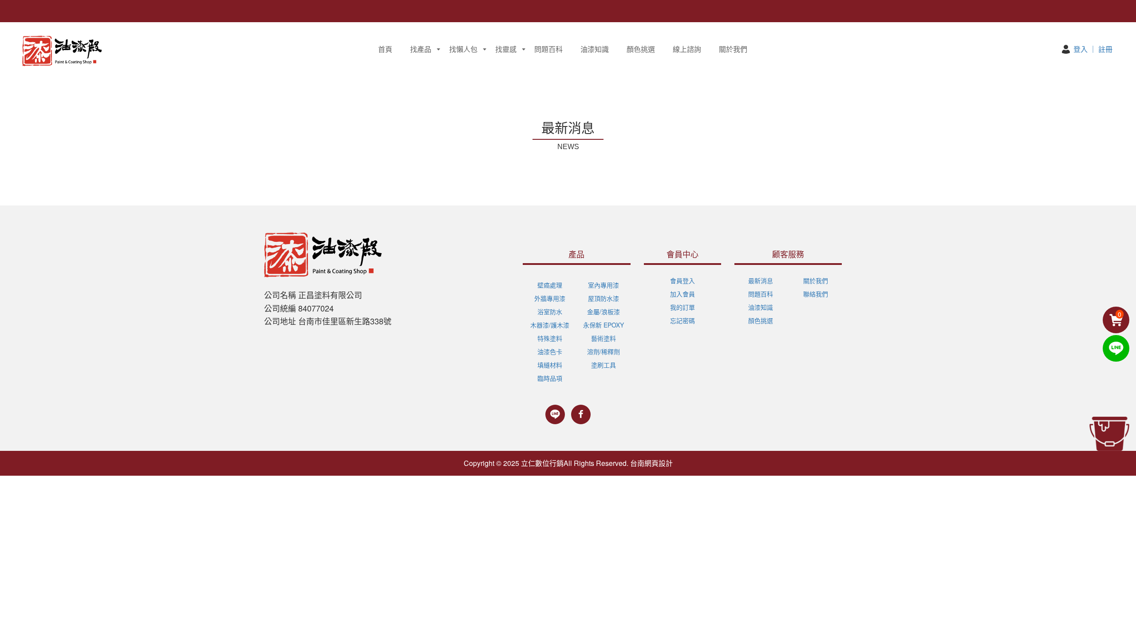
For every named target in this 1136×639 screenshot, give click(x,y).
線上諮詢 (687, 49)
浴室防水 (549, 311)
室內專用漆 (603, 284)
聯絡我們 (815, 293)
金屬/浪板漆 (603, 311)
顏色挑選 (641, 49)
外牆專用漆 (549, 298)
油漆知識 (594, 49)
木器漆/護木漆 (549, 324)
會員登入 (682, 280)
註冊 (1105, 49)
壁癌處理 (549, 284)
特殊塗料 (549, 338)
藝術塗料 (603, 338)
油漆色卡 (549, 351)
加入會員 (682, 293)
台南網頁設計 (651, 463)
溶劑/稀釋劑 (603, 351)
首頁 (385, 49)
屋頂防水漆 (603, 298)
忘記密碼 (682, 320)
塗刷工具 (603, 364)
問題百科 (548, 49)
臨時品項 (549, 378)
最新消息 (760, 280)
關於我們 (733, 49)
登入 (1080, 49)
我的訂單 (682, 307)
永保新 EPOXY (603, 324)
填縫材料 (549, 364)
